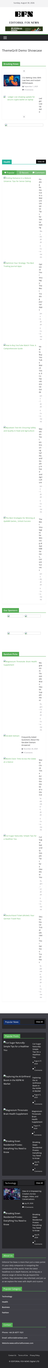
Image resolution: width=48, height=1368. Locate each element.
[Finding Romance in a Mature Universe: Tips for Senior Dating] (20, 187)
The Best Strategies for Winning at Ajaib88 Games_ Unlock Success (40, 544)
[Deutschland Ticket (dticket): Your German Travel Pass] (20, 957)
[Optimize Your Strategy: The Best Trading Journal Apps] (20, 272)
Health (5, 1302)
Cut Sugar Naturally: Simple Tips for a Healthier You (40, 857)
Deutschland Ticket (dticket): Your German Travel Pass (40, 939)
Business (6, 1307)
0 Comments (28, 90)
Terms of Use (23, 1355)
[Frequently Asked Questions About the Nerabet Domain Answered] (11, 744)
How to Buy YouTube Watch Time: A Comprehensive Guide (40, 369)
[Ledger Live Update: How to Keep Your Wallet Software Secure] (20, 98)
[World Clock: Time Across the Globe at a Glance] (20, 795)
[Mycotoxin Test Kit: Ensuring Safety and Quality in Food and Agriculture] (20, 437)
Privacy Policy (35, 1355)
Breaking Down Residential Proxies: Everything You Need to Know (37, 1150)
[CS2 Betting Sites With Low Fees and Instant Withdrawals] (12, 80)
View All (41, 161)
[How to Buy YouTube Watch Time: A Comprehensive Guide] (20, 355)
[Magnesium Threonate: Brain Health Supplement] (20, 696)
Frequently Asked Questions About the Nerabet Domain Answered (30, 741)
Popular (10, 172)
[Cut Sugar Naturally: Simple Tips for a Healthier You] (20, 873)
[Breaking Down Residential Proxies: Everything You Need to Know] (17, 1156)
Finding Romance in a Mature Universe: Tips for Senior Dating (40, 203)
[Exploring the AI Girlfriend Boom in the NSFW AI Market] (17, 1091)
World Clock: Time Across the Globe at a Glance (40, 777)
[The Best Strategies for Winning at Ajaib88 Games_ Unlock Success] (20, 527)
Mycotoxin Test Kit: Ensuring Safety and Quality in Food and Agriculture (40, 456)
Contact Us (12, 1355)
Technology (7, 1296)
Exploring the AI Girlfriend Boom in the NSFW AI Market (37, 1084)
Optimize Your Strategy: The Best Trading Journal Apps (40, 287)
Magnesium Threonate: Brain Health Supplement (40, 681)
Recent (25, 172)
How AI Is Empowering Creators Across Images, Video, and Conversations (31, 1195)
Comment (40, 172)
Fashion (5, 1312)
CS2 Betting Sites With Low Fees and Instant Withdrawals (31, 80)
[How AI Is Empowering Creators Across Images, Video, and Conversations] (12, 1199)
